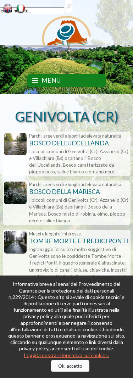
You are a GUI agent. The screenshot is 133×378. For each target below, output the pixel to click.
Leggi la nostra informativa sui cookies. (66, 355)
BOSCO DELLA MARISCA (64, 191)
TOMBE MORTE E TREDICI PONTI (78, 241)
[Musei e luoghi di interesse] (15, 242)
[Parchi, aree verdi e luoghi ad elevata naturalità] (15, 144)
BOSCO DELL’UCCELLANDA (69, 143)
